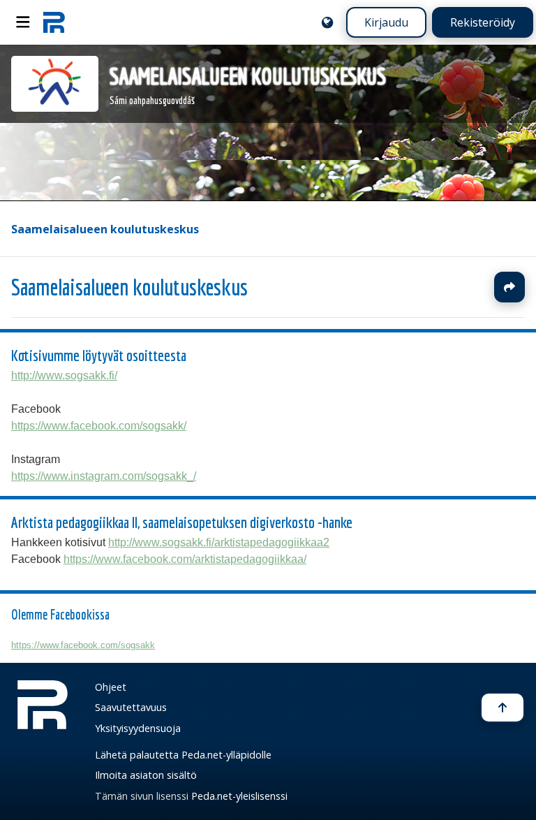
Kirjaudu (386, 22)
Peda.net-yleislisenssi (239, 796)
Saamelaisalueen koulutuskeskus (105, 229)
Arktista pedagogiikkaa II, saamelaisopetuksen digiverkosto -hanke (181, 522)
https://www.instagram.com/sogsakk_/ (103, 476)
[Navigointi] (23, 22)
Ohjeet (110, 687)
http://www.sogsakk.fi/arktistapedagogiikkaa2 (218, 542)
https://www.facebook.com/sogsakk (83, 645)
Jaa (509, 287)
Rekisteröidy (482, 22)
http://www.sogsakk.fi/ (64, 375)
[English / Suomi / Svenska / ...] (327, 22)
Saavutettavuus (131, 707)
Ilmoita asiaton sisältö (146, 775)
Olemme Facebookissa (60, 614)
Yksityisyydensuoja (138, 728)
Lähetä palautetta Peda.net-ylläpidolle (183, 754)
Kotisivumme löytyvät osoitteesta (98, 355)
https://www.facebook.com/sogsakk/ (98, 426)
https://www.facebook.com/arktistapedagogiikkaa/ (185, 559)
